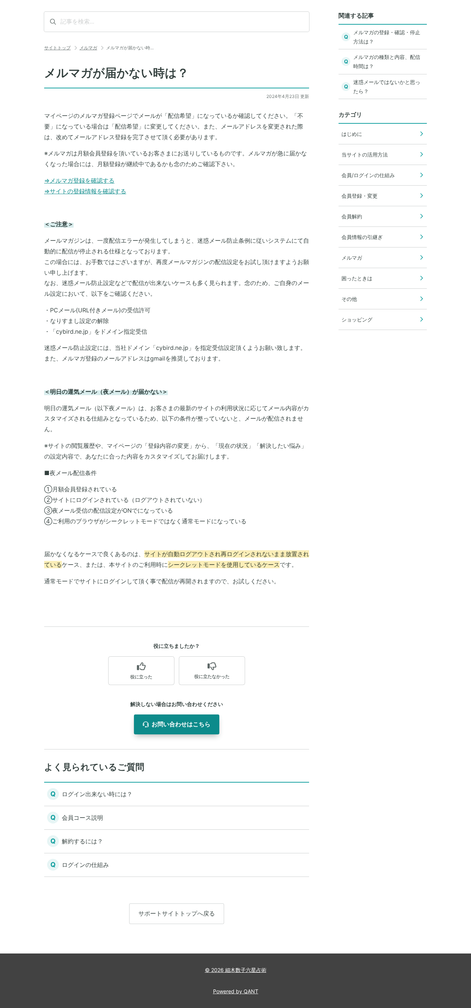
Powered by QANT (235, 991)
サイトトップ (57, 47)
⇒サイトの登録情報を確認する (85, 191)
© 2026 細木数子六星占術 (235, 970)
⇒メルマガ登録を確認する (79, 180)
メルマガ (88, 47)
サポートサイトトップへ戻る (176, 913)
